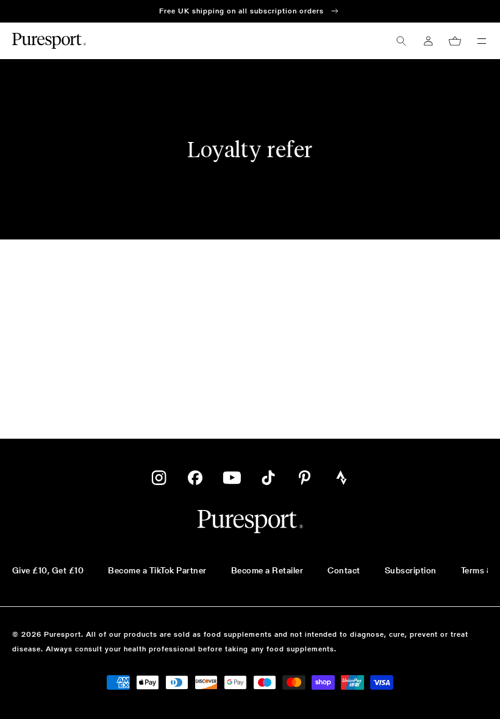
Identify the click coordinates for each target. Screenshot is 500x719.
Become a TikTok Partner (157, 570)
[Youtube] (232, 477)
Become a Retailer (267, 570)
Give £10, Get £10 (48, 570)
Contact (343, 570)
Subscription (411, 570)
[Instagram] (158, 477)
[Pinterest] (305, 477)
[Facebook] (195, 477)
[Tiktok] (268, 477)
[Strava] (341, 477)
